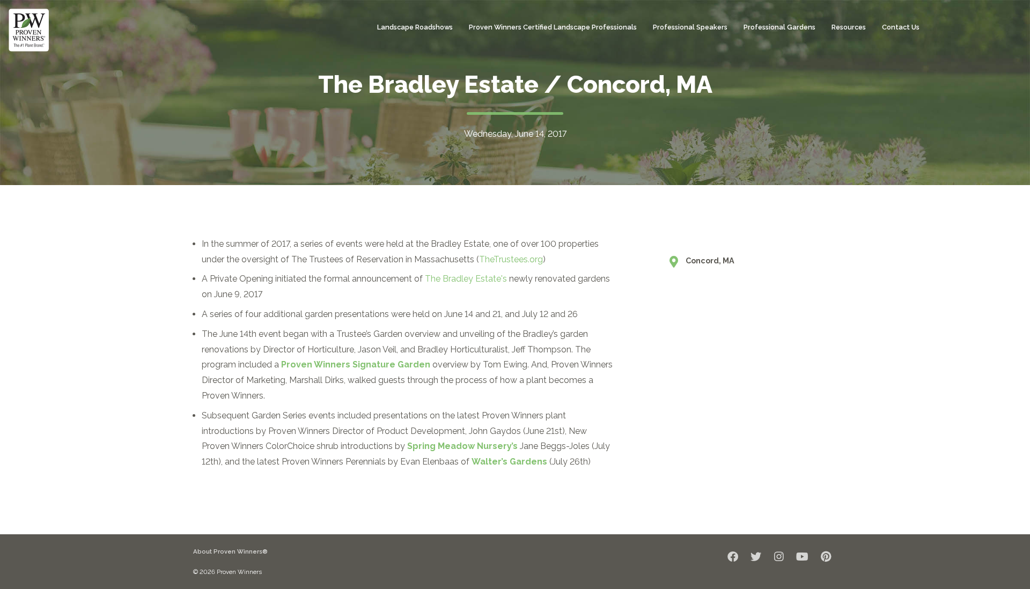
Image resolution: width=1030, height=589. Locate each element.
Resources (849, 27)
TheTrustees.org (511, 259)
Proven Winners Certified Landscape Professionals (553, 27)
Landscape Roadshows (415, 27)
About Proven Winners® (230, 551)
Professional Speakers (690, 27)
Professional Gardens (779, 27)
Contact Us (900, 27)
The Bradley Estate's (466, 279)
